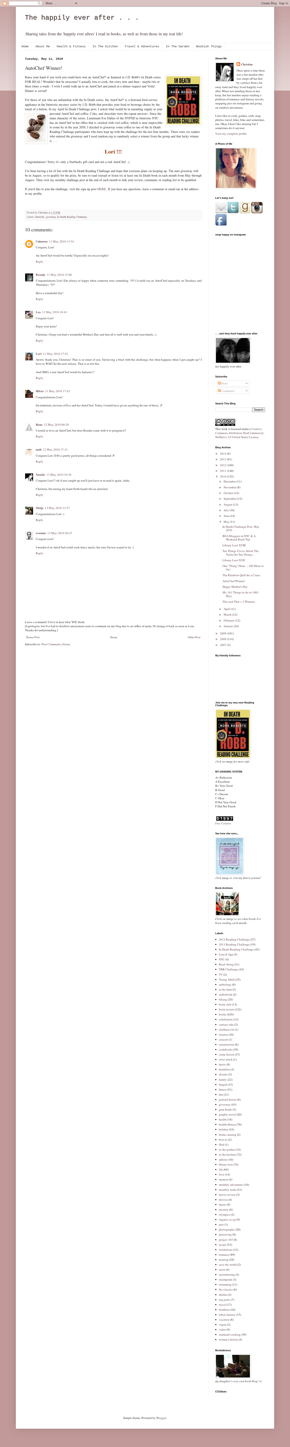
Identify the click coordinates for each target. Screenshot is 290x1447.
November (230, 487)
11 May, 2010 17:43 (57, 391)
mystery (224, 1209)
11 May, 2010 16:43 (54, 312)
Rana (39, 424)
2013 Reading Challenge (234, 944)
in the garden (227, 1149)
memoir (223, 1179)
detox (222, 1064)
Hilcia (40, 391)
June (227, 516)
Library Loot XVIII (234, 545)
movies (223, 1199)
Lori (39, 353)
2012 (223, 465)
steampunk (225, 1279)
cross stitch (225, 1059)
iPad (221, 1144)
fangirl (223, 1084)
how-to (223, 1139)
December (230, 481)
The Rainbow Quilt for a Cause (241, 575)
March (228, 614)
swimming (225, 1284)
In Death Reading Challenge (72, 216)
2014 (223, 453)
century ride (226, 1024)
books (222, 1014)
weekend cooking (230, 1334)
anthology (225, 984)
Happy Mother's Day (235, 587)
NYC (222, 959)
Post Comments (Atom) (56, 644)
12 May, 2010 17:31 (55, 449)
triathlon (224, 1310)
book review (226, 1009)
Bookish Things (209, 46)
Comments (227, 391)
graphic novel (227, 1114)
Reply (39, 261)
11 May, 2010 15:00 (59, 275)
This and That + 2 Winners (238, 602)
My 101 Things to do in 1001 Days (240, 594)
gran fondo (225, 1109)
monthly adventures (231, 1185)
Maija (40, 508)
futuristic (40, 216)
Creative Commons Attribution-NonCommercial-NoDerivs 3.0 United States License (239, 433)
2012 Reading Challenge (234, 939)
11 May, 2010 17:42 (55, 354)
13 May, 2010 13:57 (57, 508)
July (227, 510)
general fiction (228, 1099)
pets (221, 1224)
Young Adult (227, 979)
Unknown (42, 241)
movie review (227, 1195)
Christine (247, 64)
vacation (224, 1319)
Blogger (161, 1418)
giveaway (51, 216)
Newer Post (33, 637)
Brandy (41, 274)
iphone (223, 1159)
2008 (223, 639)
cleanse (223, 1034)
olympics (224, 1214)
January (229, 626)
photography (227, 1229)
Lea (38, 312)
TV (221, 974)
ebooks (223, 1074)
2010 (223, 476)
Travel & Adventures (142, 46)
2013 (223, 459)
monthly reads (227, 1190)
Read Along (226, 964)
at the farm (225, 989)
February (229, 620)
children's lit (226, 1029)
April (227, 609)
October (229, 493)
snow (222, 1269)
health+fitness (227, 1124)
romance (224, 1255)
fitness (223, 1089)
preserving (225, 1234)
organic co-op (227, 1219)
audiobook (225, 994)
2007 (223, 645)
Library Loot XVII (233, 560)
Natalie (40, 474)
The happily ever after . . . (82, 18)
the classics (226, 1289)
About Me (42, 46)
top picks (224, 1300)
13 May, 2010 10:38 (58, 475)
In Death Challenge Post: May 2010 (240, 528)
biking (223, 999)
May (227, 522)
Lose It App (226, 954)
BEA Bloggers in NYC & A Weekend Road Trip (239, 538)
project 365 (226, 1240)
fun (221, 1094)
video (222, 1329)
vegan (222, 1324)
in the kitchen (227, 1154)
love (221, 1174)
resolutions (225, 1250)
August (228, 504)
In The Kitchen (105, 46)
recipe (222, 1245)
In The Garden (177, 46)
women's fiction (228, 1339)
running (224, 1259)
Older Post (194, 637)
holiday (223, 1129)
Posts (224, 383)
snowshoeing (227, 1274)
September (230, 499)
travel (222, 1305)
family (223, 1079)
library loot (226, 1164)
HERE (101, 189)
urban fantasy (227, 1315)
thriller (223, 1295)
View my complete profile (231, 134)
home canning (227, 1135)
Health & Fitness (71, 46)
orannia (41, 533)
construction (226, 1044)
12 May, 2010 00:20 (56, 424)
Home (25, 46)
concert (223, 1039)
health (223, 1119)
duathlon (224, 1069)
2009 (223, 633)
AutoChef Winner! (233, 581)
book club (225, 1004)
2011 (223, 471)
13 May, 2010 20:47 (59, 533)
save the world (228, 1264)
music (222, 1204)
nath (38, 449)
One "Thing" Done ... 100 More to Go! (243, 567)
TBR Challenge (228, 969)
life (221, 1169)
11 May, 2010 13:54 (61, 241)
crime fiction (226, 1054)
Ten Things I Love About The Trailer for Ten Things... (240, 553)
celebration (226, 1019)
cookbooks (225, 1049)
